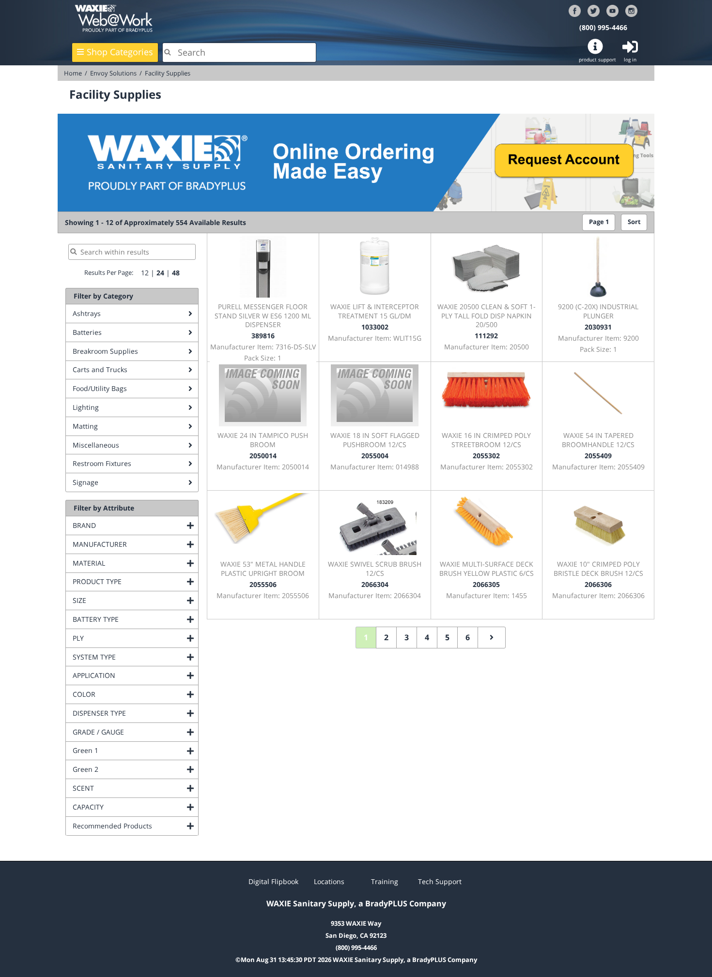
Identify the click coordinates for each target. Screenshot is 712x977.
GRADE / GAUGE (135, 732)
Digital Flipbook (273, 881)
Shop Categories (120, 52)
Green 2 (125, 769)
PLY (117, 638)
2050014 (263, 455)
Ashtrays (87, 313)
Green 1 (125, 750)
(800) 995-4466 (603, 27)
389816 (263, 335)
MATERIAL (128, 563)
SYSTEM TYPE (133, 656)
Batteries (87, 332)
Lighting (86, 407)
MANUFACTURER (135, 544)
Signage (85, 482)
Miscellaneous (96, 445)
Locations (329, 881)
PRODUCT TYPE (135, 581)
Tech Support (440, 881)
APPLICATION (133, 675)
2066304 (374, 584)
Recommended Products (135, 825)
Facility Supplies (167, 73)
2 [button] (386, 637)
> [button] (492, 637)
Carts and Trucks (100, 369)
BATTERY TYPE (135, 619)
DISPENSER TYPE (135, 713)
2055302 (486, 455)
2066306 (598, 584)
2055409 (598, 455)
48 (176, 272)
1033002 (374, 326)
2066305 (486, 584)
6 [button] (467, 637)
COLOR (123, 694)
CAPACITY (127, 807)
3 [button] (406, 637)
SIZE (119, 600)
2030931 (598, 326)
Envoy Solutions (113, 73)
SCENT (122, 788)
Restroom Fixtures (102, 463)
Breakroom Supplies (105, 351)
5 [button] (447, 637)
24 (160, 272)
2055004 (374, 455)
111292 (486, 335)
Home (73, 73)
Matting (85, 426)
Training (384, 881)
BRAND (123, 525)
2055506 (263, 584)
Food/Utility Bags (100, 388)
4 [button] (427, 637)
